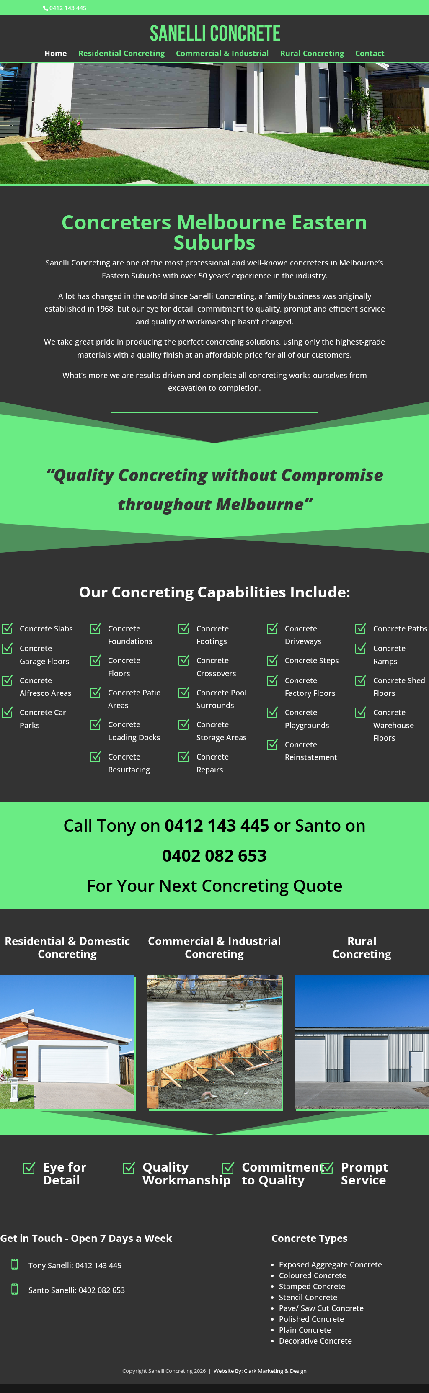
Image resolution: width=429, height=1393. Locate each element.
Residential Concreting (121, 54)
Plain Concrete (305, 1330)
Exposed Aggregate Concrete (330, 1264)
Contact (370, 54)
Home (55, 54)
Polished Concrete (311, 1319)
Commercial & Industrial (222, 54)
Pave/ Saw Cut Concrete (321, 1308)
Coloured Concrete (312, 1275)
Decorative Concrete (315, 1341)
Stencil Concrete (308, 1297)
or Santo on (265, 825)
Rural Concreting (312, 54)
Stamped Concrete (312, 1286)
